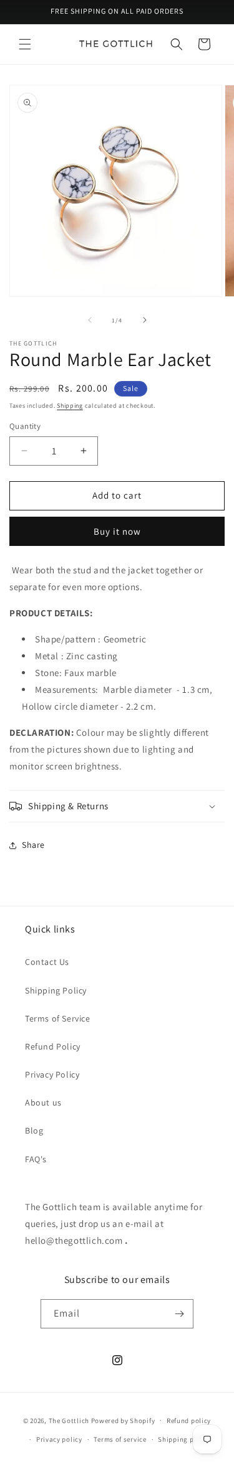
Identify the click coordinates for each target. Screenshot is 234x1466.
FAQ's (36, 1159)
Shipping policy (184, 1439)
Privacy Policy (52, 1074)
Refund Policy (52, 1046)
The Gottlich (69, 1420)
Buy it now (117, 531)
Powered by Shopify (123, 1420)
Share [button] (33, 844)
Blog (34, 1130)
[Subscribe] (179, 1313)
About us (43, 1102)
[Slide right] (144, 320)
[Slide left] (90, 320)
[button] (25, 44)
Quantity (25, 426)
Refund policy (189, 1420)
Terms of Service (57, 1018)
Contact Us (47, 961)
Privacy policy (59, 1439)
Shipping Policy (56, 990)
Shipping (70, 406)
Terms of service (120, 1439)
